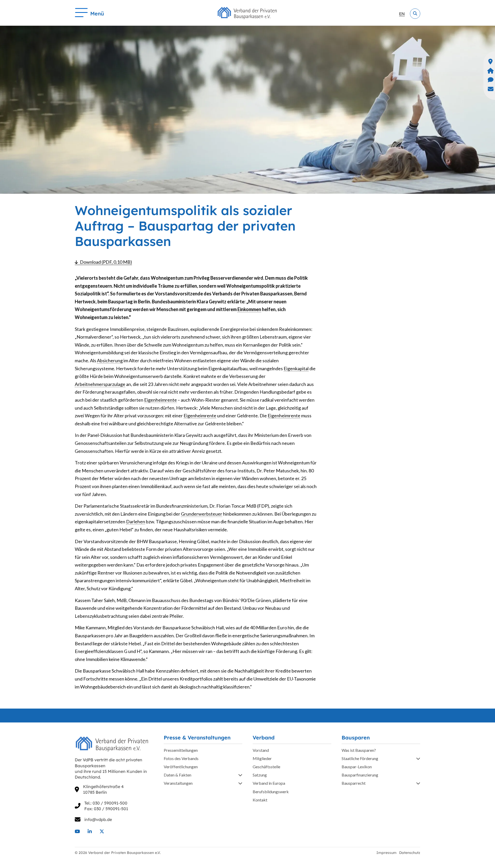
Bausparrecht (354, 783)
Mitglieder (262, 758)
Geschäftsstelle (266, 766)
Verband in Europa (269, 783)
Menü (97, 13)
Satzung (260, 774)
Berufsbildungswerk (271, 791)
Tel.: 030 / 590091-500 (105, 803)
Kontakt (260, 799)
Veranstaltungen (178, 783)
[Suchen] (415, 13)
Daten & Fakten (177, 774)
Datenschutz (409, 852)
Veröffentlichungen (181, 766)
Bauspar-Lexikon (357, 766)
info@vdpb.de (98, 819)
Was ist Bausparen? (359, 750)
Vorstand (261, 750)
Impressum (386, 852)
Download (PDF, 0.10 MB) (106, 262)
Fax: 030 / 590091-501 (106, 808)
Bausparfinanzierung (360, 774)
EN (402, 13)
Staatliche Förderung (360, 758)
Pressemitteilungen (181, 750)
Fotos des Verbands (181, 758)
